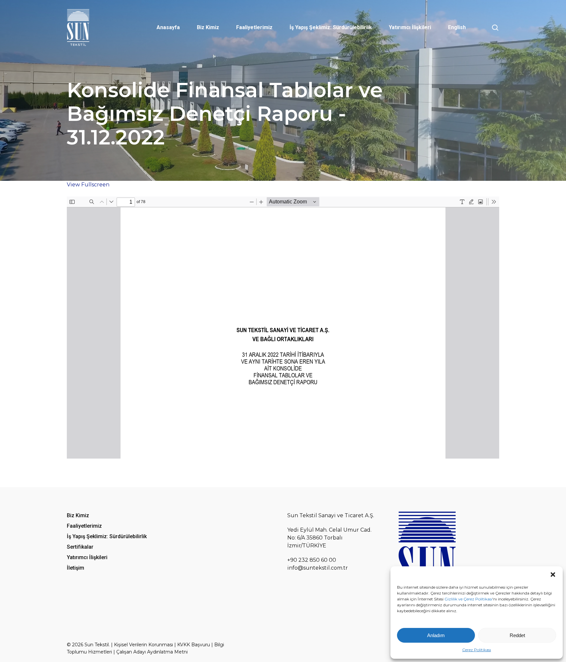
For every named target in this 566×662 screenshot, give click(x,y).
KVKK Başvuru (193, 645)
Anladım (436, 635)
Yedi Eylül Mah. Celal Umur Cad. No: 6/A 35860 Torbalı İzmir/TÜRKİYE (329, 538)
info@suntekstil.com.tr (317, 568)
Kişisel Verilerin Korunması (143, 645)
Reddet (517, 635)
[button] (553, 574)
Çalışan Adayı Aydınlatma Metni (152, 652)
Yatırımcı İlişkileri (87, 557)
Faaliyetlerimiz (84, 526)
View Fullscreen (88, 184)
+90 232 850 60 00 (311, 560)
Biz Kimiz (78, 515)
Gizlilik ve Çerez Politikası (468, 598)
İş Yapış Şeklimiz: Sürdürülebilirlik (107, 536)
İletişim (75, 568)
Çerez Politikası (476, 649)
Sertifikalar (80, 547)
